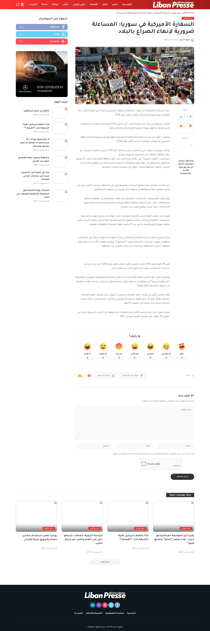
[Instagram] (99, 605)
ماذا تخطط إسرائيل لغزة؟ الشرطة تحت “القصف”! (35, 126)
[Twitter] (181, 117)
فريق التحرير (184, 40)
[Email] (181, 126)
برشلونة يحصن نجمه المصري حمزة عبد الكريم (33, 159)
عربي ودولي (188, 18)
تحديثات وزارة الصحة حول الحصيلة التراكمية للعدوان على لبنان (32, 193)
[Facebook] (190, 117)
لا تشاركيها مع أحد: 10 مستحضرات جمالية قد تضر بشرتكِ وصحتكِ (34, 143)
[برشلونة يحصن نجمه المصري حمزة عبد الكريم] (60, 161)
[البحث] (18, 4)
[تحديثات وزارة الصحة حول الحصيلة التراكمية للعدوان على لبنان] (60, 196)
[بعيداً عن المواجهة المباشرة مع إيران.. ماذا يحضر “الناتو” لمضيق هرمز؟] (173, 516)
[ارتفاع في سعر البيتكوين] (60, 113)
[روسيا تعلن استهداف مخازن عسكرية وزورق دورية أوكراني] (36, 516)
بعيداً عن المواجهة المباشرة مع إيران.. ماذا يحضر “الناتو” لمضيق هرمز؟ (174, 539)
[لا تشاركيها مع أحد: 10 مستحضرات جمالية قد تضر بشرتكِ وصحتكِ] (60, 145)
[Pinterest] (190, 126)
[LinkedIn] (92, 605)
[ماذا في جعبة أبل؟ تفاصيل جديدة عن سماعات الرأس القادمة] (60, 178)
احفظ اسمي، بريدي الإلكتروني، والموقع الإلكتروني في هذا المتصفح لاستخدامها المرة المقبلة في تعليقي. (151, 454)
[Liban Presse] (173, 4)
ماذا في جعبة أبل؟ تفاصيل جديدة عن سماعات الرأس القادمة (35, 176)
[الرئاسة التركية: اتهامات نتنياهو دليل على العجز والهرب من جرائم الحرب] (82, 516)
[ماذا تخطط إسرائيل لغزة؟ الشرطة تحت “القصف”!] (60, 128)
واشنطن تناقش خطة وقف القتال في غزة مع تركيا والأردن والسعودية (186, 167)
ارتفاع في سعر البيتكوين (36, 111)
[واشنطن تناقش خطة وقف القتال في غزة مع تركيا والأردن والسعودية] (186, 150)
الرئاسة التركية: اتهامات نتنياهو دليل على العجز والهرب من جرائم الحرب (83, 539)
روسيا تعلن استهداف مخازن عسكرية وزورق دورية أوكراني (39, 537)
